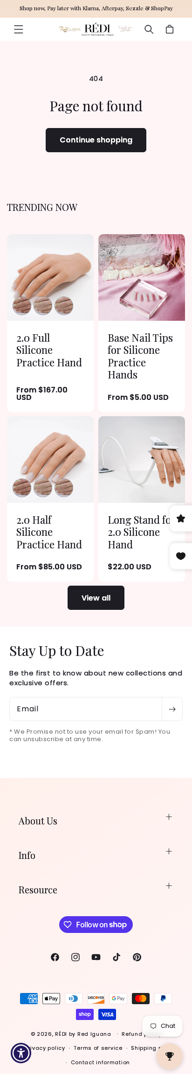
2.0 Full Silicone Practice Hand (49, 349)
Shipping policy (153, 1048)
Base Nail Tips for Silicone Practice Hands (140, 356)
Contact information (100, 1062)
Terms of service (98, 1048)
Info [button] (27, 855)
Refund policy (141, 1034)
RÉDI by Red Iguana (84, 1033)
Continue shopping (96, 140)
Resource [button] (38, 889)
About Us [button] (38, 820)
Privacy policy (45, 1048)
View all (96, 598)
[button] (18, 29)
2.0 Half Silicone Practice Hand (49, 531)
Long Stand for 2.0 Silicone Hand (142, 531)
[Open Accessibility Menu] (21, 1053)
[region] (96, 9)
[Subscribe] (172, 709)
